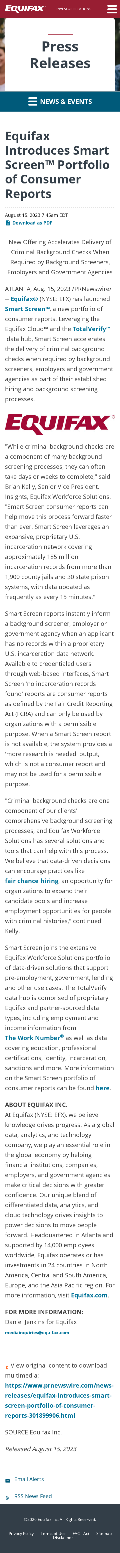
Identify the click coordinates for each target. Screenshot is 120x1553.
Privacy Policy (21, 1534)
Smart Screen (25, 309)
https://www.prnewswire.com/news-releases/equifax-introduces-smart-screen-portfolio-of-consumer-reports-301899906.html (59, 1400)
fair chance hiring (31, 881)
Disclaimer (63, 1538)
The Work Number (32, 1038)
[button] (111, 9)
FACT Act (81, 1534)
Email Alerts (29, 1479)
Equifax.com (89, 1295)
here (103, 1088)
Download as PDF (31, 223)
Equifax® (24, 299)
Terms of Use (53, 1534)
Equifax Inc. (48, 1519)
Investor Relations (73, 8)
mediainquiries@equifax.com (37, 1332)
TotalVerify (89, 329)
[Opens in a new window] (60, 423)
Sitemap (104, 1534)
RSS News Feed (33, 1496)
